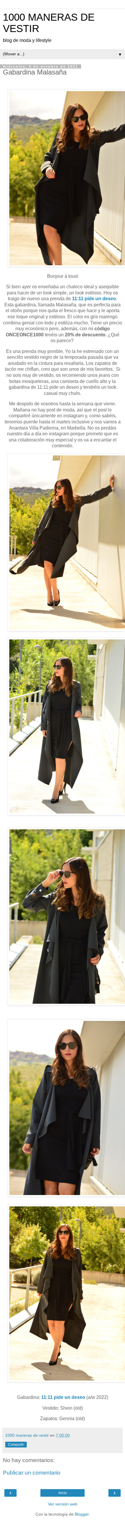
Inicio (62, 1493)
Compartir (16, 1445)
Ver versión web (62, 1504)
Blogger (82, 1514)
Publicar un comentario (31, 1473)
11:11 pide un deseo (94, 298)
